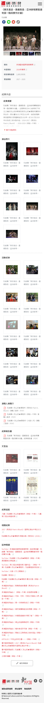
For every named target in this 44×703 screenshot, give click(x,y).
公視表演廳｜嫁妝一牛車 (11, 656)
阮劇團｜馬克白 (8, 575)
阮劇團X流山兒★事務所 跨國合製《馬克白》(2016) (21, 536)
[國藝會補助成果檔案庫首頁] (11, 4)
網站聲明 (18, 688)
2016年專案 (20, 69)
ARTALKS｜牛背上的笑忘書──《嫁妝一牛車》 (20, 639)
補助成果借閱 (7, 688)
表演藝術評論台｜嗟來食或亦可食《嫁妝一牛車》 (20, 628)
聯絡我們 (27, 688)
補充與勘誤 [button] (23, 663)
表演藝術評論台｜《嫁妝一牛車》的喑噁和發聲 (19, 592)
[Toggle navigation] (40, 4)
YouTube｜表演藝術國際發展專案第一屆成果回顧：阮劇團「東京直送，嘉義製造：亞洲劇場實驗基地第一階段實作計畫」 (22, 551)
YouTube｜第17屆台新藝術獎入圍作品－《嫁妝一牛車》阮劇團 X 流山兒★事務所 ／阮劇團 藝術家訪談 (21, 565)
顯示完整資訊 (11, 130)
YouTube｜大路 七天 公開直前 (13, 571)
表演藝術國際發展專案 (24, 64)
